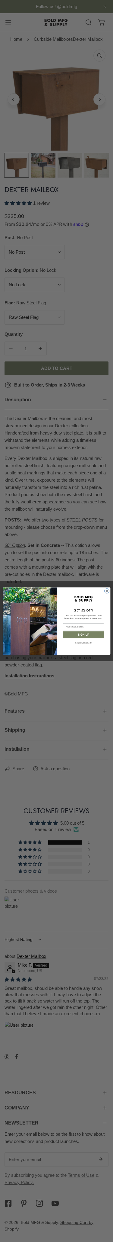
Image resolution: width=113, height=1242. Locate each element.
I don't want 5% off (83, 643)
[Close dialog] (106, 591)
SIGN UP (83, 634)
